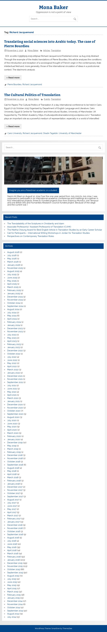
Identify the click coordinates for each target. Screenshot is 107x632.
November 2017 (15, 490)
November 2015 (15, 566)
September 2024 (15, 306)
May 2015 (11, 585)
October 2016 (13, 531)
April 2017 (11, 512)
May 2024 (11, 315)
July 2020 (11, 420)
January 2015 (13, 598)
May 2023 (11, 338)
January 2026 (13, 265)
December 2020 (15, 404)
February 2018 (14, 480)
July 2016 (11, 541)
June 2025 (12, 277)
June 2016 (12, 544)
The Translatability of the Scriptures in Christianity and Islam (35, 223)
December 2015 (14, 563)
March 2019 (12, 449)
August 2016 (13, 537)
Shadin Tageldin (50, 133)
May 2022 (11, 363)
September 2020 (15, 414)
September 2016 (15, 534)
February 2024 (14, 322)
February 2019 (14, 452)
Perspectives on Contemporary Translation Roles (30, 236)
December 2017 (14, 487)
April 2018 (12, 474)
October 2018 (13, 461)
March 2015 (12, 591)
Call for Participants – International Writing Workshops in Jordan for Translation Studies (48, 233)
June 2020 (12, 423)
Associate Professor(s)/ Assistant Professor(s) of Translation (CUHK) (39, 227)
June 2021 (12, 388)
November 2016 (15, 528)
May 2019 (11, 445)
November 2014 (15, 604)
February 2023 (14, 344)
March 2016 (12, 553)
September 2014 (15, 610)
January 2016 (13, 560)
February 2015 (14, 595)
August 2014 (13, 614)
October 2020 (13, 411)
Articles (46, 50)
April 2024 (12, 319)
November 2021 (15, 379)
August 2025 (13, 271)
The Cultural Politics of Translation (32, 95)
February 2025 (14, 290)
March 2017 (12, 515)
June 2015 (12, 582)
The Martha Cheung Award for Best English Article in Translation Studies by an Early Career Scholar (54, 230)
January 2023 (13, 347)
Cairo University (15, 133)
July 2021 (11, 385)
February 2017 (14, 518)
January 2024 (13, 325)
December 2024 (15, 296)
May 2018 (11, 471)
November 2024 (15, 300)
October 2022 (13, 354)
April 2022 (12, 366)
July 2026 (11, 255)
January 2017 (13, 522)
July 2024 (11, 312)
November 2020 (15, 407)
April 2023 (12, 341)
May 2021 (11, 392)
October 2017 (13, 493)
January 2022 (13, 373)
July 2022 (11, 357)
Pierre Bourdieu (14, 84)
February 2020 (14, 436)
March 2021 (12, 398)
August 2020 (13, 417)
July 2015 (11, 579)
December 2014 (14, 601)
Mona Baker (53, 7)
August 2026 (13, 252)
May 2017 (11, 509)
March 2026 (13, 262)
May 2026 (12, 258)
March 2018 (12, 477)
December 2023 (15, 328)
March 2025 (12, 287)
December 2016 (15, 525)
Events (47, 99)
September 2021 (15, 382)
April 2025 (12, 284)
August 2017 (13, 499)
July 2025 (11, 274)
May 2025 (11, 281)
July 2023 (11, 334)
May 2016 (11, 547)
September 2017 (15, 496)
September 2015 (15, 572)
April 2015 (11, 588)
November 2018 (15, 458)
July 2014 (11, 617)
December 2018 (15, 455)
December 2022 (15, 350)
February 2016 (14, 556)
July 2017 (11, 503)
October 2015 (13, 569)
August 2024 (13, 309)
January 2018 (13, 484)
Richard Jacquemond (32, 84)
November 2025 (15, 268)
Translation (56, 50)
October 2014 (13, 607)
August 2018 (13, 468)
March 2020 (13, 433)
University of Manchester (70, 133)
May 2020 (12, 426)
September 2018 (15, 465)
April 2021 (11, 395)
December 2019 (15, 442)
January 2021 (13, 401)
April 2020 (12, 430)
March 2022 (12, 369)
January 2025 (13, 293)
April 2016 (12, 550)
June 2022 (12, 360)
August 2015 (13, 576)
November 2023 (15, 331)
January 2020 (13, 439)
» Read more (13, 77)
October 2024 (13, 303)
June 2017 (12, 506)
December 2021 (14, 376)
